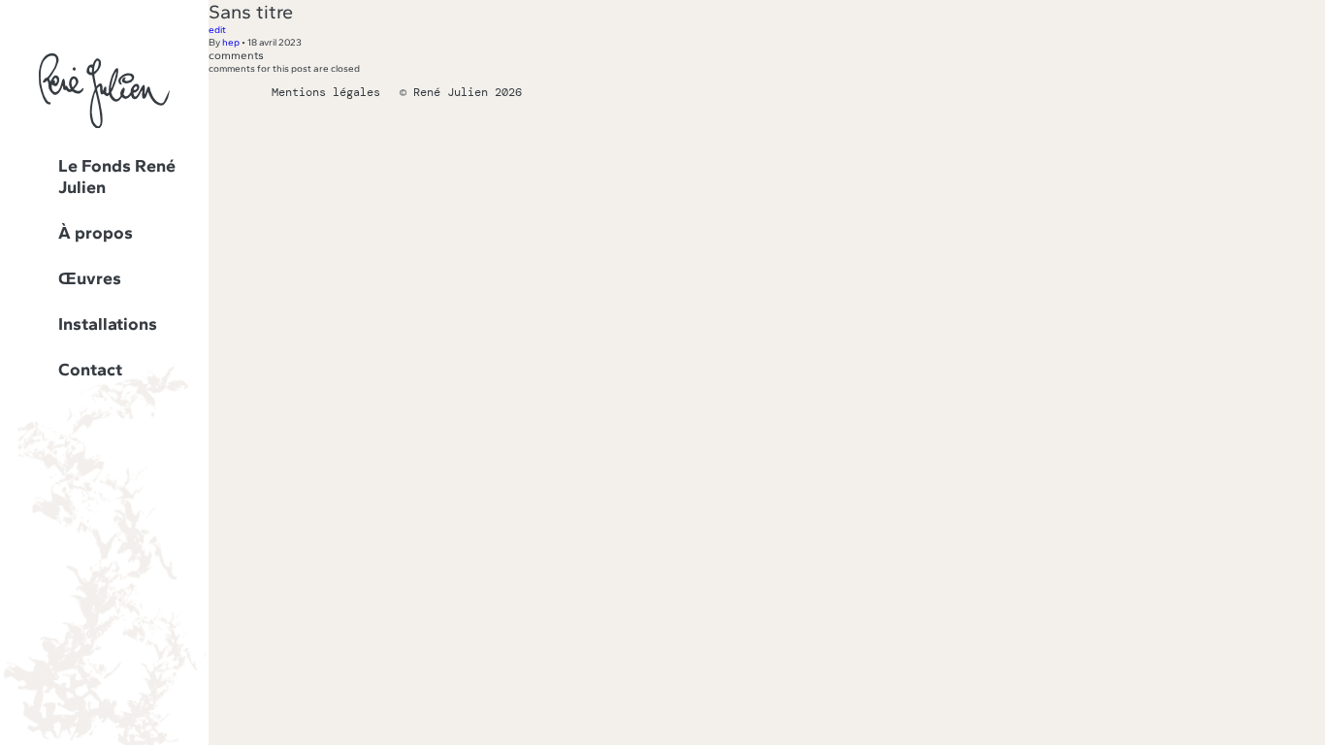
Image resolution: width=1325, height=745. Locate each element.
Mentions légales (326, 92)
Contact (90, 369)
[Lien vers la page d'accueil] (104, 124)
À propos (95, 232)
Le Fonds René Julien (117, 176)
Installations (107, 324)
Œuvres (89, 278)
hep (231, 42)
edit (217, 29)
